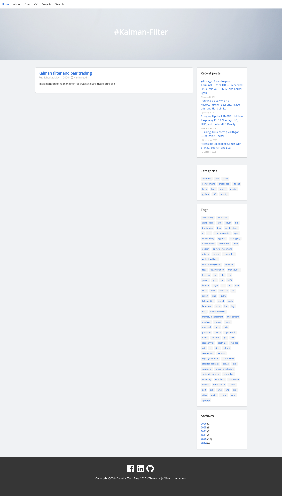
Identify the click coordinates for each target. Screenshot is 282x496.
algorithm (206, 178)
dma (236, 243)
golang (237, 183)
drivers (205, 254)
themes (205, 384)
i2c (223, 285)
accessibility (207, 217)
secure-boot (208, 353)
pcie (226, 327)
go (229, 275)
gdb (222, 275)
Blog (27, 4)
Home (5, 4)
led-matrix (207, 306)
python (205, 194)
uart (204, 389)
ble (236, 222)
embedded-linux (210, 259)
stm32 (226, 363)
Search (59, 4)
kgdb (230, 301)
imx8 (213, 290)
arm (219, 222)
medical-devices (217, 311)
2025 (204, 427)
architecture (207, 222)
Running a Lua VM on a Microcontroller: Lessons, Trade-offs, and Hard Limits (221, 104)
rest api (234, 342)
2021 (204, 435)
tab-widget (229, 374)
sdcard (226, 348)
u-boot (232, 384)
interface (223, 290)
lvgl (233, 306)
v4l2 (220, 389)
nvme (227, 322)
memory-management (212, 316)
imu (237, 285)
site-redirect (228, 358)
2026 (204, 423)
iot (233, 290)
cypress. (222, 238)
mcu (204, 311)
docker (205, 249)
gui (221, 280)
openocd (206, 327)
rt (210, 348)
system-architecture (225, 369)
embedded (224, 183)
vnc (227, 389)
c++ (217, 178)
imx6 (204, 290)
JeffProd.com (169, 478)
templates (220, 379)
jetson (205, 295)
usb (212, 389)
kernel (221, 301)
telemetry (206, 379)
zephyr (223, 395)
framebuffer (233, 269)
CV (36, 4)
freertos (206, 275)
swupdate (206, 369)
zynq (233, 395)
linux (213, 189)
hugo (204, 189)
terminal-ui (234, 379)
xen (234, 389)
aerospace (222, 217)
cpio (236, 233)
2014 (204, 443)
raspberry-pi (208, 342)
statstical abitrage (210, 363)
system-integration (210, 374)
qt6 (232, 337)
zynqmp (206, 400)
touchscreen (219, 384)
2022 (204, 431)
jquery (223, 295)
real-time (222, 342)
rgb (203, 348)
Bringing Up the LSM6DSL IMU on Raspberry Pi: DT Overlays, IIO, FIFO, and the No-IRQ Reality (222, 120)
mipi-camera (233, 316)
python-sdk (230, 332)
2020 (204, 439)
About (17, 4)
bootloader (207, 228)
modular (206, 322)
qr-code (215, 337)
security (223, 194)
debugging (235, 238)
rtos (217, 348)
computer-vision (222, 233)
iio (230, 285)
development (208, 183)
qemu (205, 337)
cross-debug (208, 238)
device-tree (224, 243)
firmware (229, 264)
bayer (228, 222)
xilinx (204, 395)
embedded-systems (211, 264)
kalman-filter (208, 301)
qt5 (214, 194)
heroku (205, 285)
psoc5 (218, 332)
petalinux (206, 332)
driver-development (222, 249)
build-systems (231, 228)
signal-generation (210, 358)
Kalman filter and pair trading (65, 73)
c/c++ (225, 178)
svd (234, 363)
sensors (221, 353)
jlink (214, 295)
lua (225, 306)
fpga (204, 269)
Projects (46, 4)
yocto (213, 395)
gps (214, 280)
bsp (219, 228)
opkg (217, 327)
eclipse (216, 254)
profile (233, 189)
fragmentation (217, 269)
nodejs (223, 189)
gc (215, 275)
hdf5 (229, 280)
